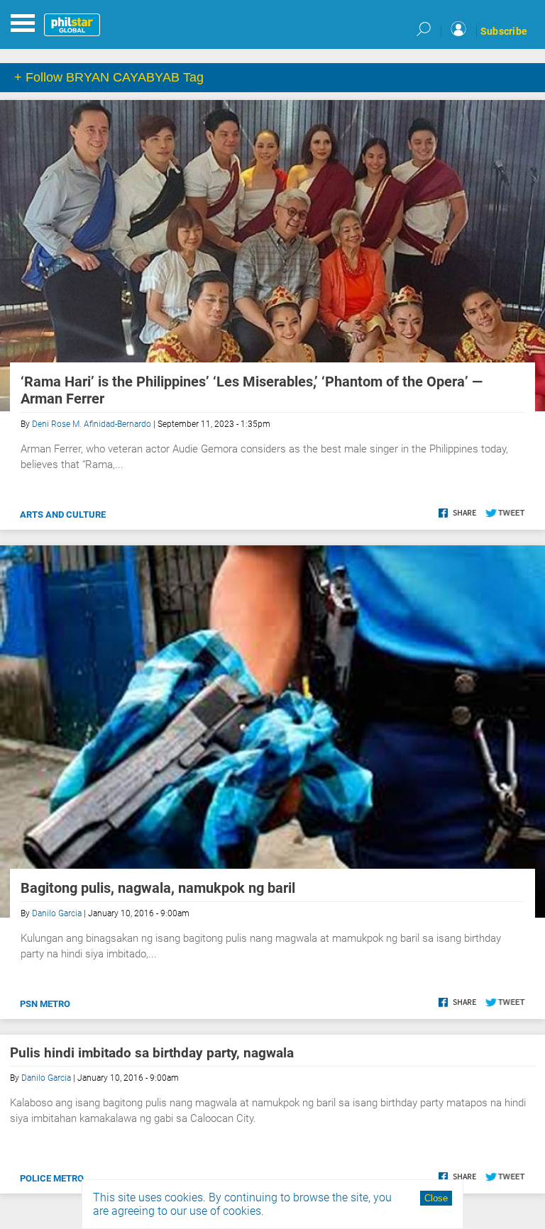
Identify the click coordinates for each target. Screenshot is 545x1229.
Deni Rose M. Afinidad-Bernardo (91, 424)
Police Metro (52, 1178)
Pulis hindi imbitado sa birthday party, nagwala (152, 1053)
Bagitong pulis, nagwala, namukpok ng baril (158, 887)
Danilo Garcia (57, 913)
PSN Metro (45, 1004)
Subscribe (503, 31)
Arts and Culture (63, 514)
